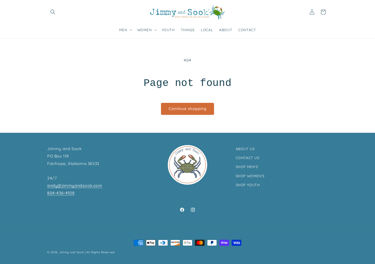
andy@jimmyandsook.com (74, 185)
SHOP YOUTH (248, 185)
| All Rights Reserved (100, 252)
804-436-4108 (60, 192)
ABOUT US (245, 149)
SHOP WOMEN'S (250, 176)
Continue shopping (187, 108)
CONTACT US (247, 158)
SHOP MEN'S (247, 166)
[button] (52, 12)
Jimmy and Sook (71, 252)
